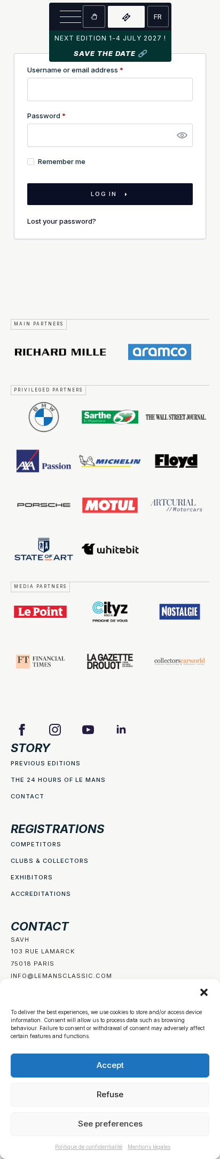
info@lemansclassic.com (61, 976)
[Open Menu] (70, 16)
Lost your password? (61, 221)
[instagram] (55, 730)
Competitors (36, 844)
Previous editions (46, 763)
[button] (204, 992)
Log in (104, 194)
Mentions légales (149, 1147)
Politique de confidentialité (88, 1147)
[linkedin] (121, 730)
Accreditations (41, 893)
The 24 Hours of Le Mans (58, 779)
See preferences (110, 1124)
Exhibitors (32, 877)
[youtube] (88, 730)
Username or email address (90, 70)
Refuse (110, 1094)
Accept (110, 1065)
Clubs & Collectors (50, 860)
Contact (27, 796)
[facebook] (22, 730)
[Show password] (182, 135)
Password (61, 115)
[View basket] (94, 16)
